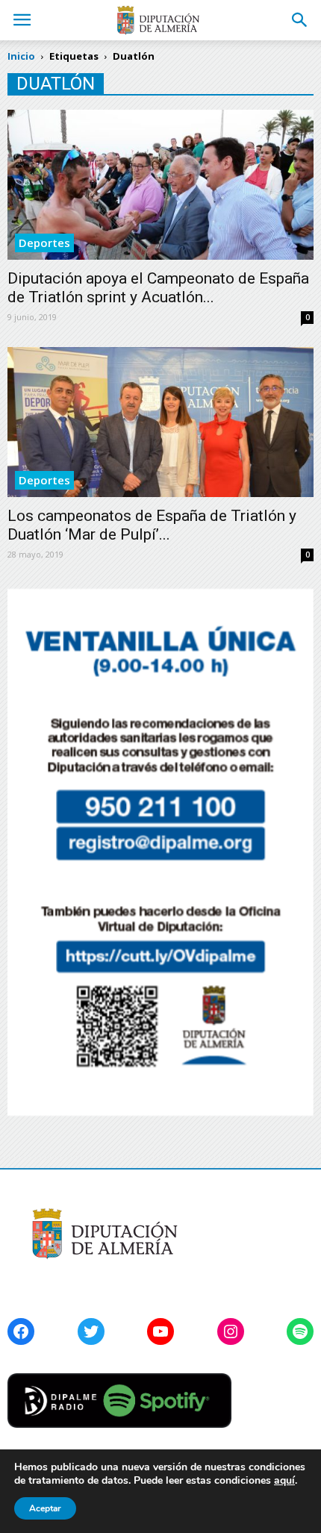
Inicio (21, 56)
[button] (300, 20)
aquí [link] (284, 1480)
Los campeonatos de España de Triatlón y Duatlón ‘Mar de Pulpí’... (151, 525)
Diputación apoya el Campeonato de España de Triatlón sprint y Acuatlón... (158, 287)
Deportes (44, 242)
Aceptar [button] (45, 1508)
